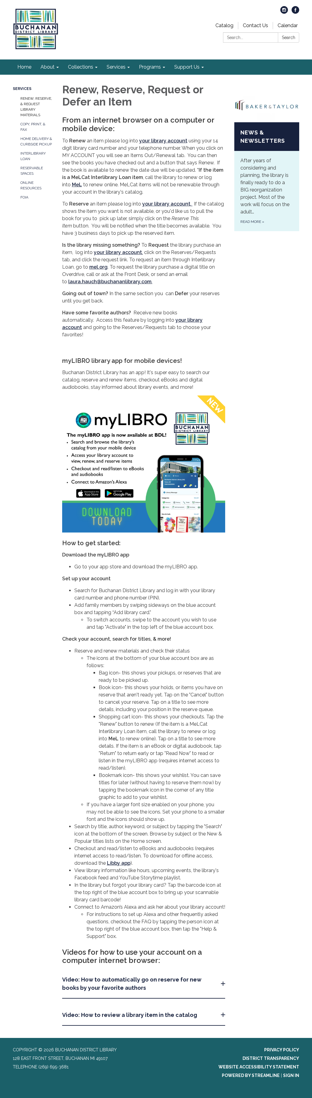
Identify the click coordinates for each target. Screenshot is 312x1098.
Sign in (291, 1075)
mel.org (98, 267)
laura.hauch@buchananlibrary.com (109, 281)
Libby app (118, 863)
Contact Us (255, 25)
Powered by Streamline (251, 1075)
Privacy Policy (281, 1049)
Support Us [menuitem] (187, 67)
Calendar (288, 25)
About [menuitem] (48, 67)
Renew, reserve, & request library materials (36, 106)
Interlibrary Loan (33, 156)
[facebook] (295, 12)
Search (288, 37)
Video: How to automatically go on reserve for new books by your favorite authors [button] (131, 983)
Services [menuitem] (116, 67)
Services (22, 89)
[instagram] (284, 12)
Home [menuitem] (24, 67)
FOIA (24, 197)
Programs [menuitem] (150, 67)
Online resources (30, 185)
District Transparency (271, 1058)
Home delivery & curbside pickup (36, 141)
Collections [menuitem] (80, 67)
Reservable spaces (31, 171)
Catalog (224, 25)
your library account (166, 204)
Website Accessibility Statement (258, 1066)
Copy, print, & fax (32, 127)
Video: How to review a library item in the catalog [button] (129, 1015)
